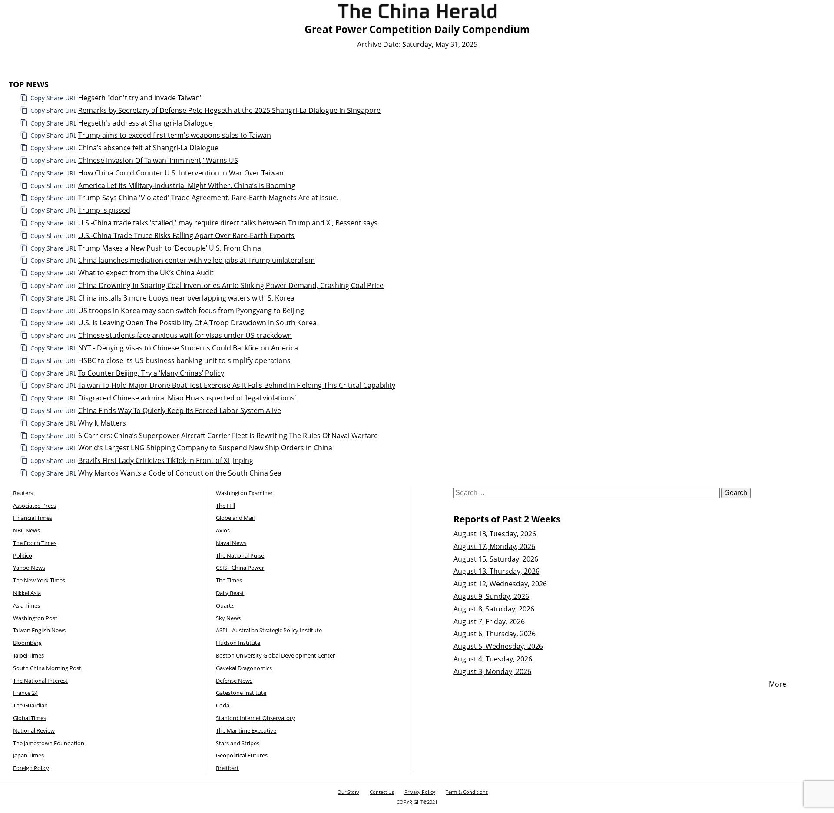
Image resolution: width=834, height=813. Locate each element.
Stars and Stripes (237, 743)
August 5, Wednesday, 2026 (498, 646)
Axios (223, 530)
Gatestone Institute (241, 693)
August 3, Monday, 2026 (492, 671)
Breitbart (227, 768)
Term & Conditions (467, 792)
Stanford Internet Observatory (255, 718)
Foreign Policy (31, 768)
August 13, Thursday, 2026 (496, 571)
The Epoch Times (34, 543)
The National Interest (40, 680)
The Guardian (30, 705)
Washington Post (35, 618)
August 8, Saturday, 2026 (493, 609)
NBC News (26, 530)
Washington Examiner (244, 493)
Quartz (225, 605)
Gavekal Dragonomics (244, 668)
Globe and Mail (235, 518)
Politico (22, 555)
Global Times (29, 718)
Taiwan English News (39, 630)
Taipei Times (28, 655)
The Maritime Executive (246, 730)
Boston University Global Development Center (275, 655)
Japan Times (28, 755)
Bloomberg (27, 643)
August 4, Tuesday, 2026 (492, 659)
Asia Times (26, 605)
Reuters (23, 493)
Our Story (348, 792)
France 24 (25, 693)
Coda (222, 705)
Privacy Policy (419, 792)
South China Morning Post (47, 668)
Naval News (231, 543)
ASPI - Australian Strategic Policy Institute (269, 630)
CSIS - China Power (240, 568)
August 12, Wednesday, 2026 (500, 583)
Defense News (234, 680)
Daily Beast (230, 593)
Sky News (228, 618)
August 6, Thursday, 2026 (494, 633)
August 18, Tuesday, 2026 (494, 534)
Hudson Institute (238, 643)
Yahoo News (29, 568)
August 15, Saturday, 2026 (495, 559)
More (777, 684)
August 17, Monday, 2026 (494, 546)
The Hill (225, 505)
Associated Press (34, 505)
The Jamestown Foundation (48, 743)
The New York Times (39, 580)
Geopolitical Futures (242, 755)
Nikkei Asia (27, 593)
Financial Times (32, 518)
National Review (34, 730)
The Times (229, 580)
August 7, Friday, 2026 (489, 621)
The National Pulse (240, 555)
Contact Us (382, 792)
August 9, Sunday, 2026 (491, 596)
